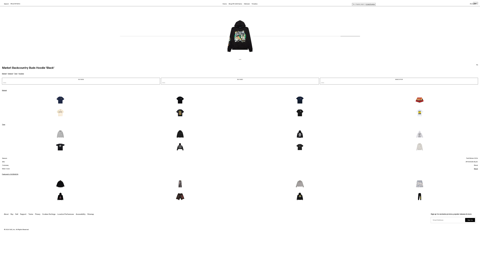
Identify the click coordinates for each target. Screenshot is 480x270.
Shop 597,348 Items (235, 4)
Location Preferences (66, 214)
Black (476, 169)
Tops (15, 73)
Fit (477, 65)
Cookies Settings (49, 214)
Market (4, 73)
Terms (30, 214)
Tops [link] (3, 124)
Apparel (10, 73)
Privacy (37, 214)
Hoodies (21, 73)
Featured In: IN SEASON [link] (10, 174)
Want (475, 3)
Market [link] (4, 90)
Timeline (254, 4)
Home (225, 4)
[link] (60, 100)
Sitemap (90, 214)
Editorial (247, 4)
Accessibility (80, 214)
